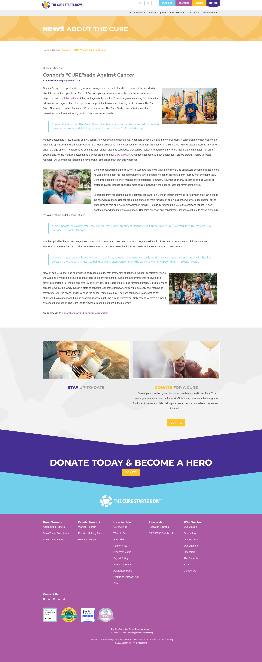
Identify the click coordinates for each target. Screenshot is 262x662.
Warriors (167, 3)
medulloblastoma (69, 98)
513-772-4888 (155, 640)
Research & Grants (159, 526)
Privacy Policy (167, 640)
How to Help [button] (176, 12)
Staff (186, 564)
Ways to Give (120, 533)
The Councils (191, 558)
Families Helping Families (92, 533)
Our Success (191, 539)
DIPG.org (131, 633)
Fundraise (118, 539)
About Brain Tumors (54, 526)
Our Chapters (191, 545)
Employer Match (122, 552)
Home (46, 50)
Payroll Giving (121, 558)
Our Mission (190, 526)
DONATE (176, 422)
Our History (190, 533)
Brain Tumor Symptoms (56, 533)
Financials (189, 552)
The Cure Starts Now (117, 633)
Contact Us (190, 570)
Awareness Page (122, 570)
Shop (116, 583)
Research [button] (193, 12)
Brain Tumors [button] (137, 12)
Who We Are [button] (209, 12)
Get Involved (120, 526)
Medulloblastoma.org (144, 633)
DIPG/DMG (121, 154)
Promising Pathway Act (126, 576)
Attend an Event (122, 564)
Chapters (184, 3)
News (55, 50)
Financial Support (87, 539)
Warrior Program (87, 526)
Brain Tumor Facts (53, 539)
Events (199, 3)
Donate (213, 3)
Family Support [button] (156, 12)
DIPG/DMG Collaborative (162, 533)
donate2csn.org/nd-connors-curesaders (85, 313)
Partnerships (120, 545)
